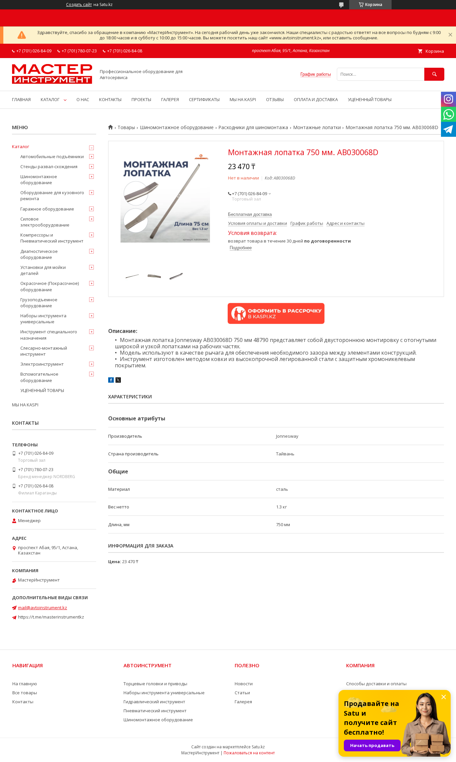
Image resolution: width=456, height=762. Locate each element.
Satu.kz (258, 747)
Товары (126, 127)
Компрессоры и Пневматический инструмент (51, 238)
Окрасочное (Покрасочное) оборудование (49, 286)
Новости (244, 684)
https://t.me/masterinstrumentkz (51, 617)
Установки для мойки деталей (43, 270)
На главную (24, 684)
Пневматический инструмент (155, 711)
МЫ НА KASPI (243, 99)
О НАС (82, 99)
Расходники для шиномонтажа (253, 127)
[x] (118, 381)
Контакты (22, 702)
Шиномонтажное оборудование (177, 127)
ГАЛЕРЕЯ (170, 99)
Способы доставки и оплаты (376, 684)
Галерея (243, 702)
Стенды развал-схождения (48, 166)
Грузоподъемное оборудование (38, 303)
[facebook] (111, 381)
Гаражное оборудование (47, 209)
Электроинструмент (42, 364)
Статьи (242, 693)
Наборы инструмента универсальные (43, 319)
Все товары (24, 693)
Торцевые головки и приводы (155, 684)
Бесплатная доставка (250, 214)
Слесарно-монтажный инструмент (43, 351)
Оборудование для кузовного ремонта (52, 195)
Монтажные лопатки (317, 127)
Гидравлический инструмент (154, 702)
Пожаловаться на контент (249, 753)
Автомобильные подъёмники (52, 156)
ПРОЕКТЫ (141, 99)
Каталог (20, 146)
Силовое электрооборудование (44, 222)
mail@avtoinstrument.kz (42, 607)
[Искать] (434, 74)
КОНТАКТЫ (110, 99)
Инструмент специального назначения (48, 335)
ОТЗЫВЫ (275, 99)
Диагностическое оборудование (39, 254)
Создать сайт (79, 4)
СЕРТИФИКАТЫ (204, 99)
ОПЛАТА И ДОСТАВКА (316, 99)
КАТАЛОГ (50, 99)
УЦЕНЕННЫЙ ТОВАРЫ (370, 99)
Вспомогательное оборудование (39, 377)
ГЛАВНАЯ (21, 99)
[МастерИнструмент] (52, 82)
